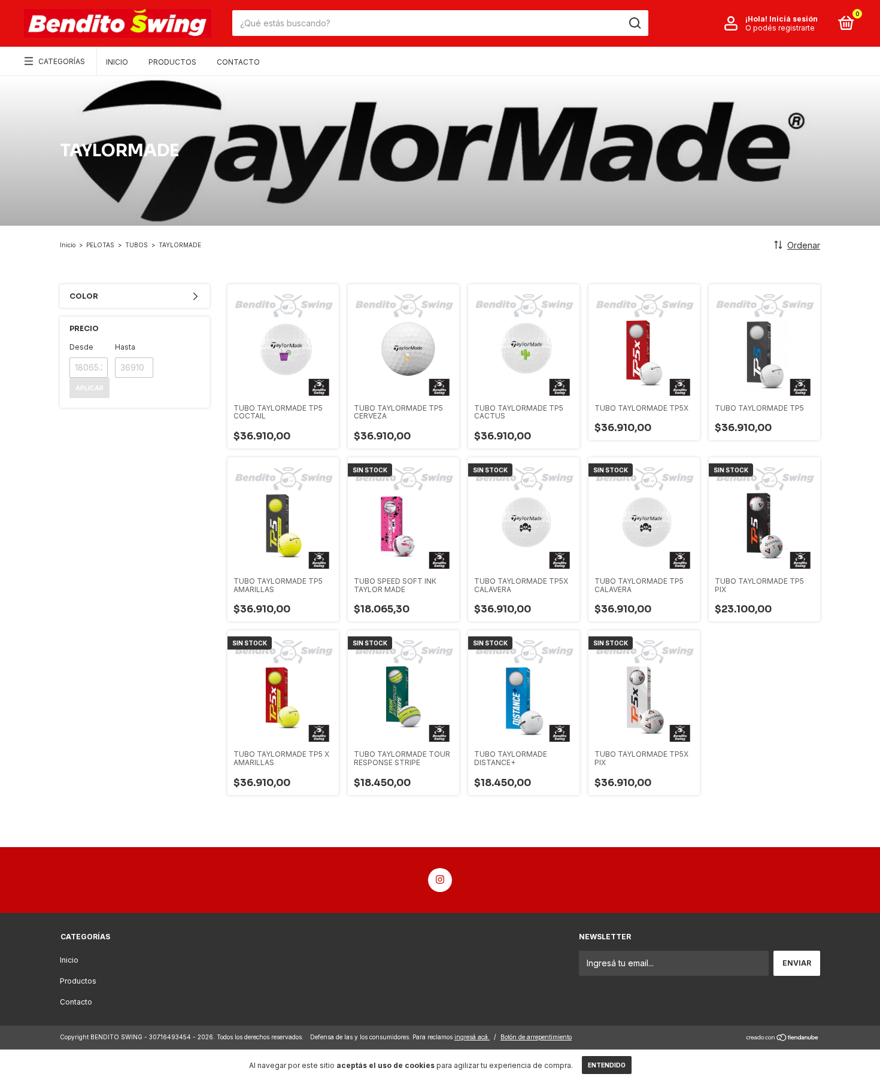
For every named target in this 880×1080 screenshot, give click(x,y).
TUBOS (136, 244)
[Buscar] (634, 23)
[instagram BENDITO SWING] (440, 880)
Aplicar (89, 388)
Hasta (125, 346)
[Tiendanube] (782, 1038)
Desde (81, 346)
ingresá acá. (472, 1036)
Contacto (238, 61)
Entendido (607, 1065)
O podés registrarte (780, 27)
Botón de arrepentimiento (536, 1036)
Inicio (117, 61)
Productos (172, 61)
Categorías (61, 61)
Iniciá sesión (793, 18)
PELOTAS (100, 244)
